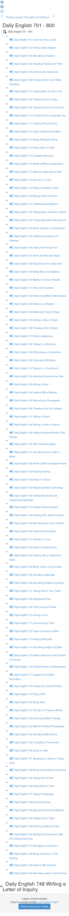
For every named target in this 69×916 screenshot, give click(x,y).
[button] (2, 3)
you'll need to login (48, 902)
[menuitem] (2, 7)
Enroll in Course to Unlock (34, 906)
